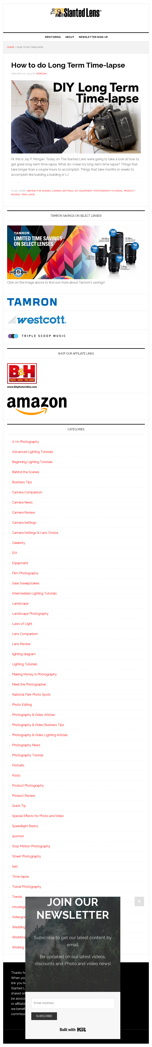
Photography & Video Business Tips (38, 725)
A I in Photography (25, 442)
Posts (16, 775)
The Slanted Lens (76, 16)
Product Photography (28, 785)
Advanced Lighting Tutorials (32, 452)
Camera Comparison (27, 492)
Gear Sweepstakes (25, 583)
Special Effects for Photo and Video (38, 816)
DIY (76, 190)
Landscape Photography (30, 614)
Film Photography (25, 573)
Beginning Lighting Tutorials (32, 462)
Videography (21, 917)
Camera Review (23, 512)
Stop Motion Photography (31, 846)
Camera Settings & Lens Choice (35, 533)
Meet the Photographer (29, 684)
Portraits (18, 765)
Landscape (20, 603)
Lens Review (21, 644)
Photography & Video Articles (33, 715)
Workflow (19, 937)
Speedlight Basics (25, 826)
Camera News (22, 502)
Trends (17, 897)
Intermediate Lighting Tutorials (34, 593)
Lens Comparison (25, 634)
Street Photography (26, 856)
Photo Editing (22, 705)
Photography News (26, 745)
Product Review (23, 796)
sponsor (18, 836)
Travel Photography (26, 887)
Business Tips (22, 482)
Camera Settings (62, 190)
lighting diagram (24, 654)
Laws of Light (22, 624)
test (15, 866)
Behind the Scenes (39, 190)
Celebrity (18, 543)
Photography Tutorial (108, 190)
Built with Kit (73, 1029)
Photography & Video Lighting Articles (40, 735)
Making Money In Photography (34, 674)
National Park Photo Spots (31, 694)
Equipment (85, 190)
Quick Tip (19, 806)
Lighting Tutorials (24, 664)
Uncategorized (23, 907)
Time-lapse (28, 194)
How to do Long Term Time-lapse (68, 65)
